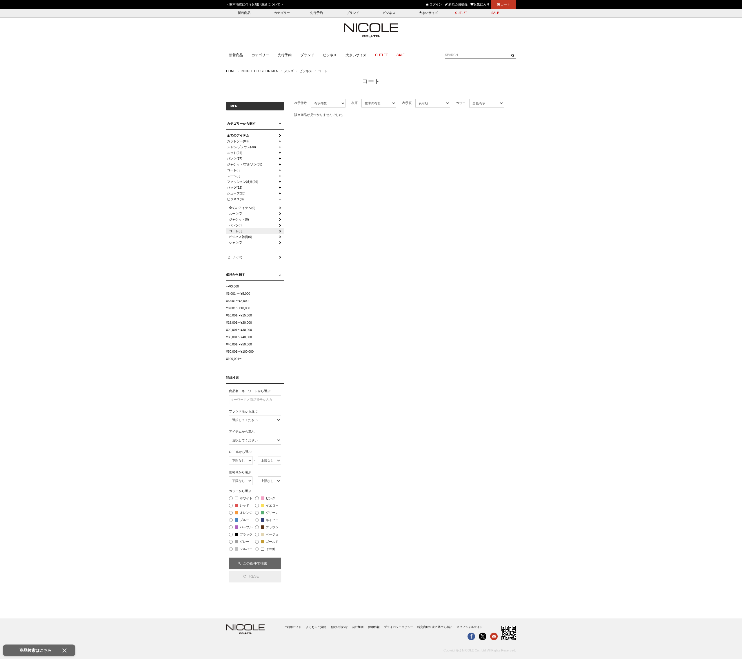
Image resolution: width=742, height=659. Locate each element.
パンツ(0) (236, 225)
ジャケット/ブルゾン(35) (244, 164)
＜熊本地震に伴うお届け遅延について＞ (254, 4)
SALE (495, 13)
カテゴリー (282, 13)
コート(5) (234, 170)
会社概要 (358, 627)
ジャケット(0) (239, 219)
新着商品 (244, 13)
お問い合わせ (339, 627)
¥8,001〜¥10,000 (238, 308)
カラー (460, 103)
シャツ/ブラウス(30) (241, 147)
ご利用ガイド (292, 627)
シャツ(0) (236, 242)
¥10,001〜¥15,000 (239, 315)
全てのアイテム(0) (242, 208)
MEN (233, 106)
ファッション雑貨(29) (242, 181)
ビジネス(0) (235, 199)
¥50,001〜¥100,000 (240, 351)
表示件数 (300, 103)
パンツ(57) (234, 158)
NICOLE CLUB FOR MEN (259, 71)
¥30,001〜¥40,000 (239, 337)
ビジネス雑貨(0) (240, 237)
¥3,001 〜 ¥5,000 (238, 293)
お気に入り (482, 4)
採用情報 (374, 627)
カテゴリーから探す (241, 123)
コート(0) (236, 231)
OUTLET (461, 13)
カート (505, 4)
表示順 (407, 103)
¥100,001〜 (234, 359)
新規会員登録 (458, 4)
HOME (231, 71)
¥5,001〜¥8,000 (237, 301)
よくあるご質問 (316, 627)
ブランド (352, 13)
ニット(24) (234, 152)
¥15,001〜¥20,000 (239, 322)
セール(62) (234, 257)
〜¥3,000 (232, 286)
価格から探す (235, 274)
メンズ (289, 71)
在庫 (354, 103)
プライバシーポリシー (398, 627)
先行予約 (316, 13)
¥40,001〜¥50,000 (239, 344)
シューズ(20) (236, 193)
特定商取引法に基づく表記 (434, 627)
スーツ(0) (234, 176)
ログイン (435, 4)
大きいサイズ (428, 13)
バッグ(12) (234, 187)
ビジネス (389, 13)
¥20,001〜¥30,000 (239, 330)
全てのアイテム (238, 135)
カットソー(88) (238, 141)
